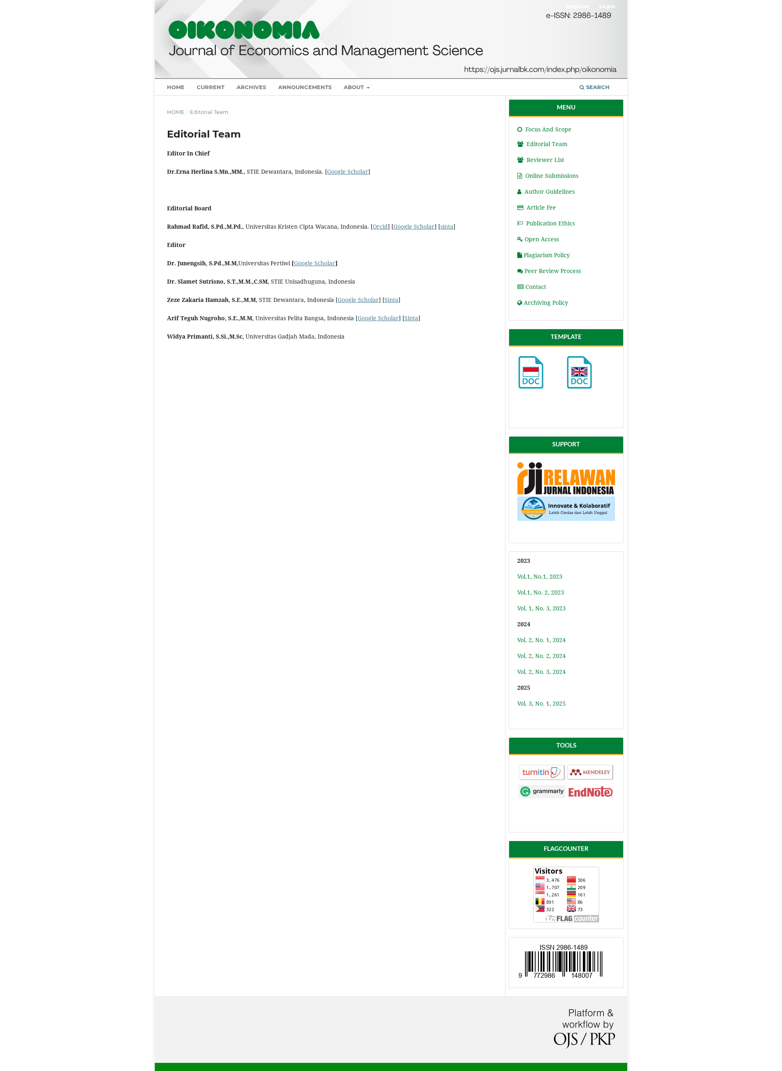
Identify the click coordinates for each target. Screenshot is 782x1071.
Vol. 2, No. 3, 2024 (541, 671)
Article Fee (541, 207)
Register (578, 6)
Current (210, 87)
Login (607, 6)
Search (597, 87)
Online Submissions (551, 175)
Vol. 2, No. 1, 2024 (541, 640)
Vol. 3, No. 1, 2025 (541, 703)
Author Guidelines (550, 191)
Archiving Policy (546, 302)
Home (176, 87)
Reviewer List (544, 160)
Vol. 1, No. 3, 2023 (541, 608)
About (354, 87)
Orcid (380, 226)
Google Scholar (347, 171)
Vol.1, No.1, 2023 (539, 576)
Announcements (305, 87)
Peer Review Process (553, 271)
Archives (251, 87)
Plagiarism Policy (547, 255)
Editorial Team (546, 144)
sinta (446, 226)
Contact (535, 287)
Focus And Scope (547, 129)
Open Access (542, 239)
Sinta (391, 300)
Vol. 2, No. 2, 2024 (541, 656)
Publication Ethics (550, 223)
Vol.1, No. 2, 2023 (540, 592)
